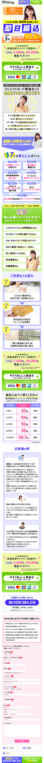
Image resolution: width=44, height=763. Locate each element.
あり (6, 659)
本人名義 (7, 688)
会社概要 (28, 748)
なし (10, 659)
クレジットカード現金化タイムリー (8, 2)
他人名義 (19, 688)
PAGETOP (43, 754)
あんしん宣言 (10, 748)
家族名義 (13, 688)
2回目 (11, 654)
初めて (6, 654)
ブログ (8, 753)
